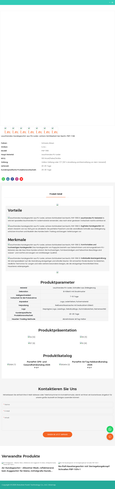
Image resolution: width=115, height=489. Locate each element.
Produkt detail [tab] (56, 194)
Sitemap (52, 485)
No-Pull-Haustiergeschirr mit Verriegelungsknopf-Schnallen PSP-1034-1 (84, 468)
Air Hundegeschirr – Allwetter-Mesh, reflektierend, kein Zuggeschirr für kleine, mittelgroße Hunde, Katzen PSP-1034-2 (28, 470)
